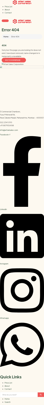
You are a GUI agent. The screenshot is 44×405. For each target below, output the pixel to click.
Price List (8, 6)
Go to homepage (12, 60)
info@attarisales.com (9, 130)
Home (5, 36)
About (7, 9)
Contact (8, 12)
